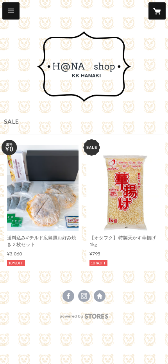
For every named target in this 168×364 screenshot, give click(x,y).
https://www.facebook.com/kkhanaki (68, 296)
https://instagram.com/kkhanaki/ (84, 296)
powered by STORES (84, 318)
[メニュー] (11, 11)
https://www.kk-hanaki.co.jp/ (99, 296)
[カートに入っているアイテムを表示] (157, 11)
